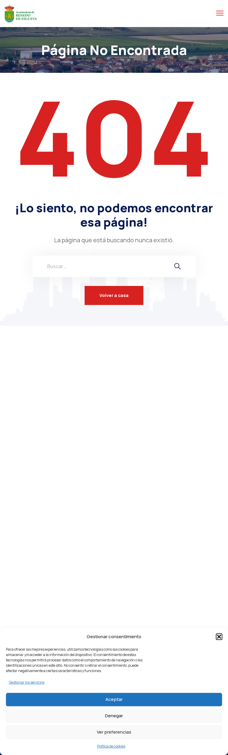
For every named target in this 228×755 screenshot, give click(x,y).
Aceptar (114, 699)
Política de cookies (111, 746)
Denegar (114, 715)
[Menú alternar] (220, 13)
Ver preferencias (114, 732)
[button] (219, 637)
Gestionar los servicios (26, 682)
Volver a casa (114, 295)
